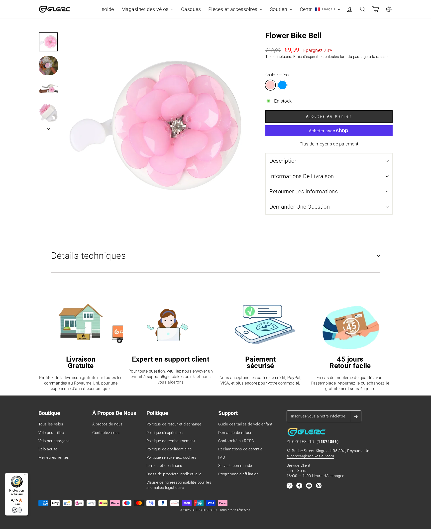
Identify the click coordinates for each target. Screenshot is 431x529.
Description (283, 161)
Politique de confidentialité (169, 449)
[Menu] (25, 476)
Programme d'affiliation (238, 474)
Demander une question (299, 207)
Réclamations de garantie (240, 449)
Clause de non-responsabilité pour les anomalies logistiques (179, 485)
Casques (191, 9)
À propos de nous (107, 424)
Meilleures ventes (53, 457)
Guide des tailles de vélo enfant (245, 424)
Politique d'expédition (164, 432)
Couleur (277, 75)
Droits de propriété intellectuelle (174, 474)
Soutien (279, 9)
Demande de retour (235, 432)
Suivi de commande (235, 465)
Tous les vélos (50, 424)
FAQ (221, 457)
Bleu (282, 85)
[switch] (17, 510)
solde (108, 9)
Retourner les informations (303, 191)
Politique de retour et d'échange (173, 424)
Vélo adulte (48, 449)
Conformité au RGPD (236, 441)
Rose (270, 85)
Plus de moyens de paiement (329, 143)
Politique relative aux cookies (171, 457)
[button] (327, 9)
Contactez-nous (105, 432)
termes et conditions (164, 465)
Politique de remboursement (170, 441)
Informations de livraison (301, 176)
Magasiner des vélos (145, 9)
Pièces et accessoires (233, 9)
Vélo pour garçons (54, 441)
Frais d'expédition (308, 56)
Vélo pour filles (51, 432)
